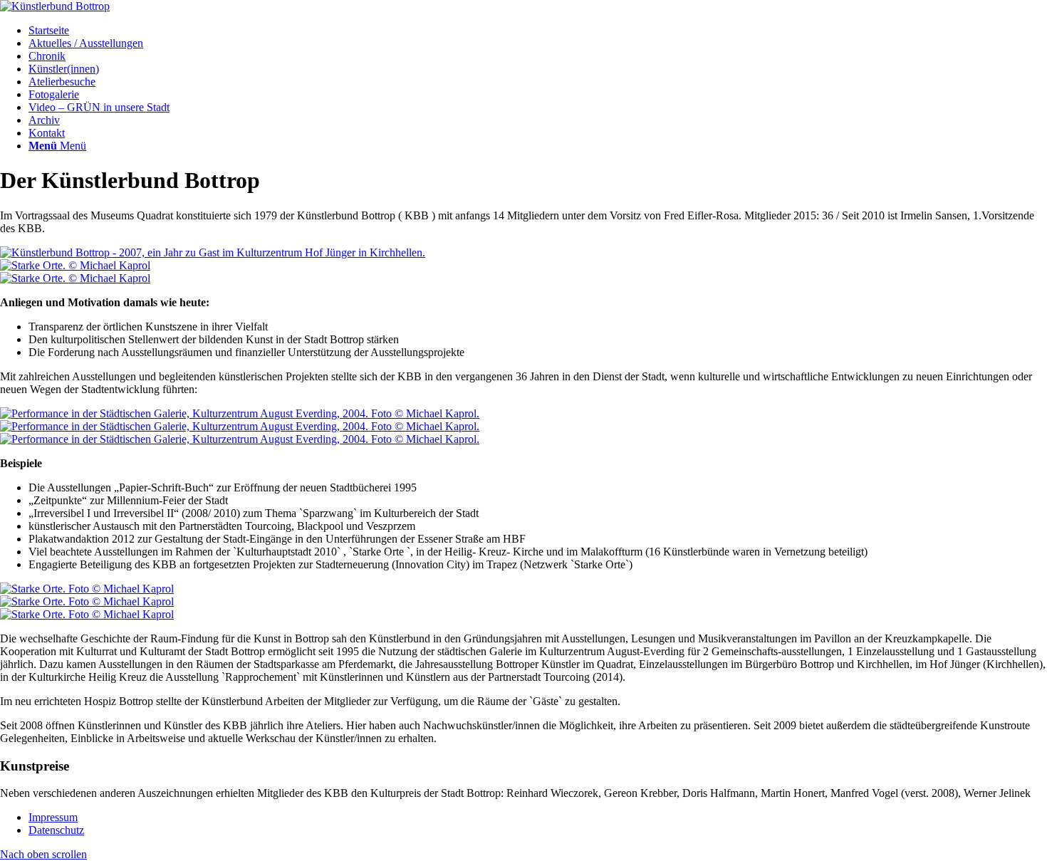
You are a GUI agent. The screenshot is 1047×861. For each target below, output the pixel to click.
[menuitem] (537, 30)
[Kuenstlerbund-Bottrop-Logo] (55, 6)
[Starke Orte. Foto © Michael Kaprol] (87, 589)
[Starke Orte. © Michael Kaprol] (75, 265)
